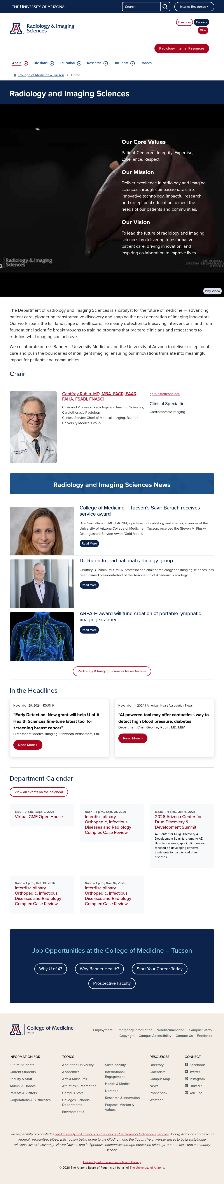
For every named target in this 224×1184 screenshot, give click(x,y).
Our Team (121, 63)
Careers (201, 22)
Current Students (23, 1072)
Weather (156, 1100)
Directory (184, 22)
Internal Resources (193, 7)
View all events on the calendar (38, 792)
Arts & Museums (74, 1079)
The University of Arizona (147, 1168)
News (154, 1086)
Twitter (194, 1072)
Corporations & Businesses (30, 1100)
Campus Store (73, 1093)
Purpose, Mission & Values (119, 1107)
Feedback (204, 1036)
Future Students (22, 1065)
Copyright (127, 1036)
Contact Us (184, 1036)
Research (94, 63)
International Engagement (115, 1074)
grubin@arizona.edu (165, 394)
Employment (102, 1030)
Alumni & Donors (22, 1086)
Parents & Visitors (23, 1093)
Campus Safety (200, 1030)
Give (203, 30)
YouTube (196, 1093)
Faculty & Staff (21, 1079)
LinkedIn (196, 1086)
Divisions (40, 63)
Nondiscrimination (171, 1030)
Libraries (111, 1091)
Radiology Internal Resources (181, 48)
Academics (70, 1072)
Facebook (197, 1065)
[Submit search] (165, 6)
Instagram (197, 1079)
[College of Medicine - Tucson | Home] (42, 1029)
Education (67, 63)
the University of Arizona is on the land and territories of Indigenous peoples (112, 1134)
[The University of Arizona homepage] (38, 6)
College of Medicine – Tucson (41, 75)
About (16, 63)
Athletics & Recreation (79, 1086)
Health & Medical (118, 1084)
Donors (146, 63)
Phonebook (158, 1093)
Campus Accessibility (155, 1036)
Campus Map (160, 1079)
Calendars (157, 1072)
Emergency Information (134, 1030)
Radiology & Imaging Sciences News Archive (112, 671)
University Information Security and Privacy (112, 1162)
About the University (78, 1065)
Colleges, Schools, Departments (76, 1102)
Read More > (28, 745)
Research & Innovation (122, 1098)
